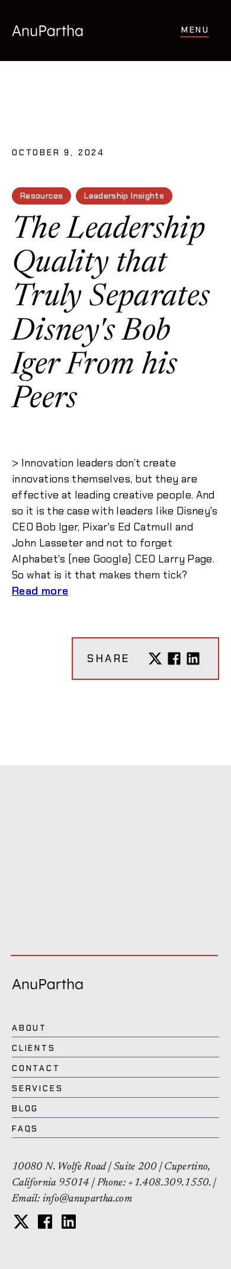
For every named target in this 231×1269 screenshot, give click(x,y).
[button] (195, 30)
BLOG (25, 1108)
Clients (34, 1048)
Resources (41, 195)
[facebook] (45, 1221)
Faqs (25, 1128)
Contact (36, 1068)
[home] (47, 30)
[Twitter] (155, 658)
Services (37, 1088)
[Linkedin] (193, 658)
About (29, 1027)
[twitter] (21, 1221)
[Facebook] (174, 658)
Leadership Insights (124, 195)
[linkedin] (68, 1221)
